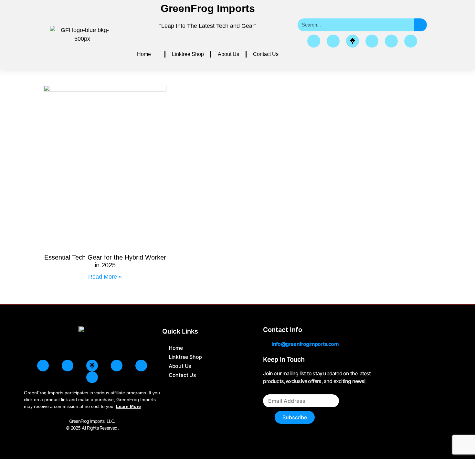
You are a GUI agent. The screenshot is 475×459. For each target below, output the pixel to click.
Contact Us (266, 54)
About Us (228, 54)
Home (144, 54)
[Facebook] (313, 41)
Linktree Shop (188, 54)
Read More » (105, 276)
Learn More (128, 406)
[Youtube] (410, 41)
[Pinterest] (371, 41)
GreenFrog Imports (208, 8)
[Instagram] (333, 41)
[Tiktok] (391, 41)
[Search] (420, 24)
